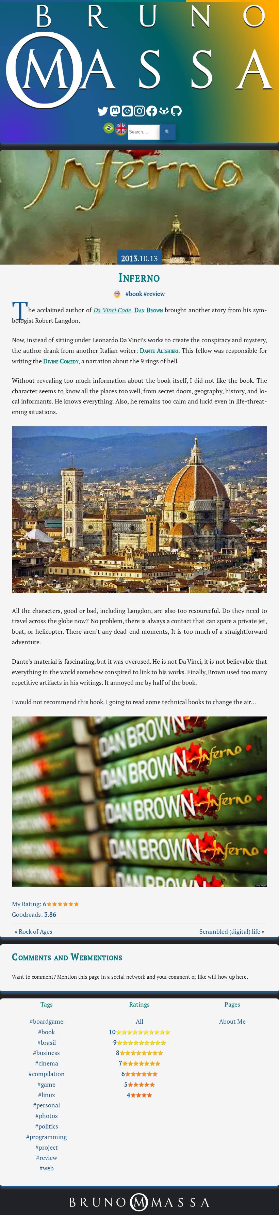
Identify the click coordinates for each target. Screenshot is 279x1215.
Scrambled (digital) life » (231, 931)
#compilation (47, 1074)
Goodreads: (34, 914)
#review (154, 294)
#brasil (46, 1042)
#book (134, 294)
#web (46, 1168)
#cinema (46, 1063)
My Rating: (27, 904)
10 (139, 1032)
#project (46, 1147)
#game (46, 1084)
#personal (46, 1105)
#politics (46, 1126)
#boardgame (46, 1021)
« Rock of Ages (33, 931)
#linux (46, 1095)
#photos (46, 1116)
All (139, 1021)
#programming (46, 1137)
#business (46, 1053)
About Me (232, 1021)
